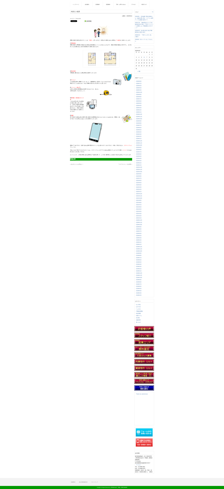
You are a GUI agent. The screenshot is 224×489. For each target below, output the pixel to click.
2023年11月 (139, 143)
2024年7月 (138, 125)
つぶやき (138, 309)
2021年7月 (138, 204)
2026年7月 (138, 83)
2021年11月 (139, 196)
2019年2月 (138, 268)
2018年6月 (138, 286)
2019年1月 (138, 271)
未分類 (138, 317)
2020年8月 (138, 229)
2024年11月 (139, 116)
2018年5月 (138, 288)
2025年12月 (139, 92)
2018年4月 (138, 290)
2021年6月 (138, 207)
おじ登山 (138, 304)
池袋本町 (138, 320)
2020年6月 (138, 233)
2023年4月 (138, 158)
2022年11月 (139, 169)
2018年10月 (139, 277)
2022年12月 (139, 167)
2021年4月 (138, 211)
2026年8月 (138, 81)
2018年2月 (138, 295)
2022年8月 (138, 176)
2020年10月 (139, 224)
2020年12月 (139, 220)
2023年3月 (138, 160)
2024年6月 (138, 127)
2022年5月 (138, 182)
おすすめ (138, 306)
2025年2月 (138, 110)
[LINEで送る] (88, 21)
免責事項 (73, 482)
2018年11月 (139, 275)
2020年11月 (139, 222)
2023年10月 (139, 145)
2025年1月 (138, 112)
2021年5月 (138, 209)
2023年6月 (138, 154)
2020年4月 (138, 238)
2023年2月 (138, 163)
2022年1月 (138, 191)
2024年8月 (138, 123)
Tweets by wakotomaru (142, 394)
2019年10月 (139, 251)
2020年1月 (138, 244)
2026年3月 (138, 90)
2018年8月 (138, 282)
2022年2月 (138, 189)
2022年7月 (138, 178)
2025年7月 (138, 99)
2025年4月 (138, 105)
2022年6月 (138, 180)
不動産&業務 (78, 18)
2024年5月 (138, 129)
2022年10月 (139, 171)
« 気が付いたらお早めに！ (76, 164)
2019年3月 (138, 266)
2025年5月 (138, 103)
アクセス (138, 465)
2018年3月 (138, 293)
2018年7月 (138, 284)
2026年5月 (138, 88)
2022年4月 (138, 185)
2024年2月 (138, 136)
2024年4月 (138, 132)
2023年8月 (138, 149)
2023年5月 (138, 156)
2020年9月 (138, 226)
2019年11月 (139, 249)
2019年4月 (138, 264)
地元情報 (138, 313)
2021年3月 (138, 213)
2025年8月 (138, 96)
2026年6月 (138, 85)
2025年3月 (138, 107)
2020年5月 (138, 235)
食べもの (138, 322)
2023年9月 (138, 147)
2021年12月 (139, 193)
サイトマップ (95, 482)
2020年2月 (138, 242)
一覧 (152, 11)
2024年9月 (138, 121)
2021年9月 (138, 200)
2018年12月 (139, 273)
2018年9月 (138, 279)
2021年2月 (138, 215)
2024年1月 (138, 138)
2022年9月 (138, 173)
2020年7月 (138, 231)
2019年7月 (138, 257)
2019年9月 (138, 253)
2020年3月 (138, 240)
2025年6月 (138, 101)
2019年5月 (138, 262)
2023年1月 (138, 165)
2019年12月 (139, 246)
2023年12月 (139, 140)
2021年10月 (139, 198)
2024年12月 (139, 114)
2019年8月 (138, 255)
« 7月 (139, 71)
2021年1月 (138, 218)
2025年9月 (138, 94)
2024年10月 (139, 118)
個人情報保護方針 (83, 482)
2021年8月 (138, 202)
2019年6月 (138, 260)
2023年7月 (138, 152)
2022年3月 (138, 187)
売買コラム (139, 315)
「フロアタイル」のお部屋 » (125, 164)
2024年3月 (138, 134)
